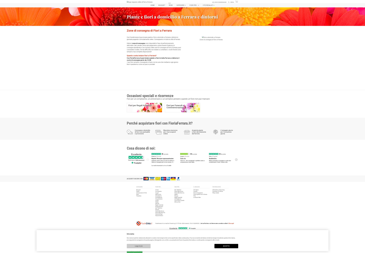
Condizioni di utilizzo (217, 191)
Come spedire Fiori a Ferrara (200, 194)
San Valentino (158, 208)
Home (153, 5)
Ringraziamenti (159, 206)
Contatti (195, 191)
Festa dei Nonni (159, 215)
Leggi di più (139, 246)
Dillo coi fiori (177, 202)
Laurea (157, 200)
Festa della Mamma (160, 212)
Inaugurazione (158, 199)
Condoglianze (158, 197)
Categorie (181, 5)
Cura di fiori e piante (179, 200)
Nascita (157, 203)
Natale (156, 202)
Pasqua (157, 209)
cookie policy (185, 238)
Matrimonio (158, 194)
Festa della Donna (159, 211)
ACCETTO (226, 246)
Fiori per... (194, 5)
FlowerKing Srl (173, 223)
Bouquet (161, 5)
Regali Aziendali (159, 205)
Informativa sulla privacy (218, 190)
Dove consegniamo (198, 193)
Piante (137, 191)
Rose (171, 5)
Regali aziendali (178, 197)
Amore (157, 190)
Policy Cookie (215, 193)
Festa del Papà (158, 214)
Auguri (157, 193)
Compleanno (158, 196)
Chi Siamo (196, 190)
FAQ (194, 196)
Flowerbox (138, 196)
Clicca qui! (231, 223)
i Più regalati (208, 5)
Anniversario (158, 191)
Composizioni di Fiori (141, 193)
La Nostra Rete (197, 197)
